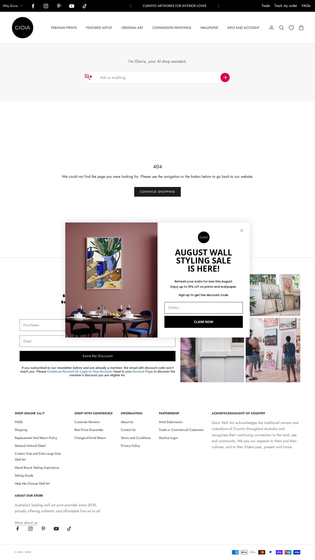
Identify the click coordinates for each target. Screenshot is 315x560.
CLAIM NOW (203, 322)
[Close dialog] (241, 230)
